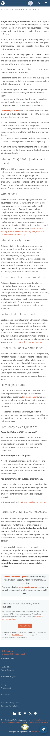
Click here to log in (8, 651)
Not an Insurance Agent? (15, 576)
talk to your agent (30, 396)
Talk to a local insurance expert (33, 502)
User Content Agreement (16, 722)
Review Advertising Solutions (11, 703)
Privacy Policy (38, 720)
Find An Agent (6, 688)
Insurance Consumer (28, 587)
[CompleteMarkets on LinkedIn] (14, 713)
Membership (5, 667)
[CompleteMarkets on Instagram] (35, 713)
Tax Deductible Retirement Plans (28, 342)
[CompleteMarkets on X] (30, 713)
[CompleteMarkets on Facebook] (20, 713)
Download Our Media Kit (9, 706)
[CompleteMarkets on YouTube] (25, 713)
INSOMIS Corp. (36, 731)
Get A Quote (25, 626)
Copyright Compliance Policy (37, 722)
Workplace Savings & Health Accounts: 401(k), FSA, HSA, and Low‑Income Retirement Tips (22, 231)
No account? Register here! (13, 653)
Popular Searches (7, 670)
